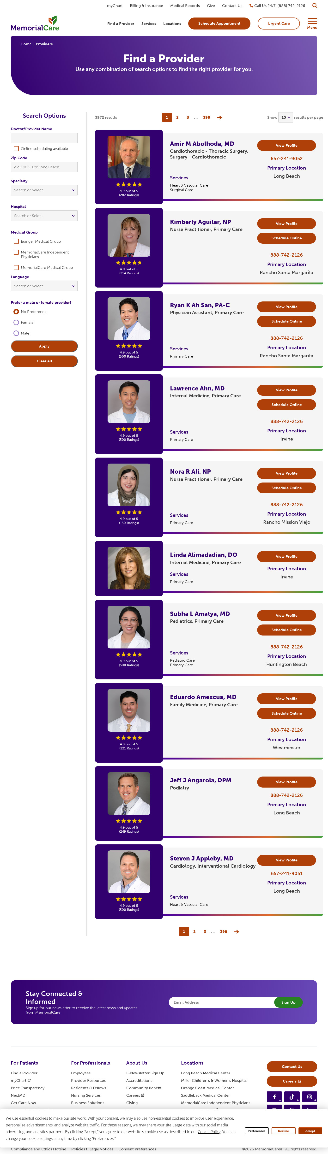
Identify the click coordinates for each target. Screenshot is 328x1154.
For (24, 1063)
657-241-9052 (287, 158)
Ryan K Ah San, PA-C (200, 305)
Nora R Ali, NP (190, 471)
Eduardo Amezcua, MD (203, 697)
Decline (283, 1131)
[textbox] (44, 190)
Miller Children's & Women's (214, 1080)
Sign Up (288, 1002)
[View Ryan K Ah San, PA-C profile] (129, 318)
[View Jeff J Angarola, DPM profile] (129, 793)
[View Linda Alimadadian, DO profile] (129, 568)
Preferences (256, 1131)
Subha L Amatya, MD (200, 614)
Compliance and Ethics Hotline (38, 1149)
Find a (24, 1073)
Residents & (88, 1088)
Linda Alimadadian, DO (203, 555)
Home (26, 44)
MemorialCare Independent (215, 1103)
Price (27, 1088)
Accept (310, 1131)
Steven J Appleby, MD (202, 858)
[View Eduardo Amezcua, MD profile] (129, 710)
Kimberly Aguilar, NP (200, 222)
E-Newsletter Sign (145, 1073)
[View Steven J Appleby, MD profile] (129, 871)
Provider (88, 1080)
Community (144, 1088)
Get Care (23, 1103)
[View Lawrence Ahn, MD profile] (129, 401)
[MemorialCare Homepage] (35, 23)
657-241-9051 (287, 873)
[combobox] (44, 191)
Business (87, 1103)
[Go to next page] (218, 117)
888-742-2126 (286, 255)
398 (206, 117)
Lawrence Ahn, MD (197, 388)
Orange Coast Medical (207, 1088)
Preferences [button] (103, 1138)
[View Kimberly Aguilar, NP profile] (129, 235)
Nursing (86, 1095)
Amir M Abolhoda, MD (202, 143)
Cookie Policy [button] (209, 1131)
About (136, 1063)
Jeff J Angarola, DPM (200, 780)
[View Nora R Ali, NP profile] (129, 485)
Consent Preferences (137, 1149)
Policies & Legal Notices (92, 1149)
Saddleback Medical (205, 1095)
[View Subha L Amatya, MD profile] (129, 627)
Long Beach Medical (205, 1073)
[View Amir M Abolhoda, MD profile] (129, 157)
